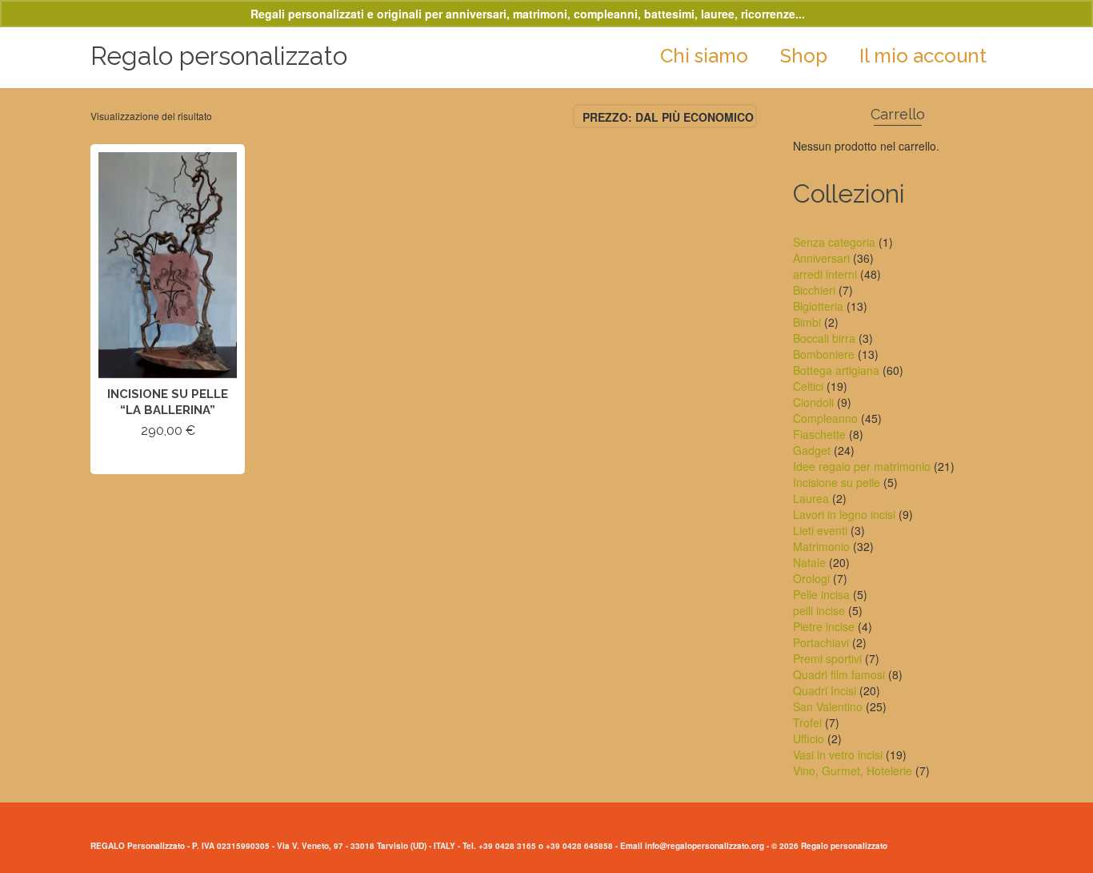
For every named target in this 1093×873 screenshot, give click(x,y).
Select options (168, 459)
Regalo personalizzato (218, 55)
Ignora (825, 14)
